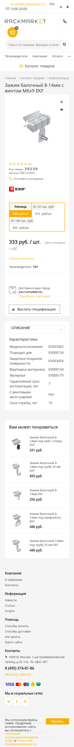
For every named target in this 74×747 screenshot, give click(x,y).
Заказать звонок (18, 674)
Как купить (12, 637)
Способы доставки (18, 631)
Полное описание (21, 258)
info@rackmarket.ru (29, 4)
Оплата (57, 56)
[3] (18, 164)
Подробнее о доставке (34, 296)
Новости (11, 600)
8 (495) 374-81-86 (65, 21)
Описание (20, 328)
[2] (14, 164)
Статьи (10, 605)
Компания (39, 56)
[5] (26, 164)
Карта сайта (13, 642)
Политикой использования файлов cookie (21, 737)
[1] (11, 164)
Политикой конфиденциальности (20, 742)
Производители (16, 56)
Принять (57, 721)
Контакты (11, 585)
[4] (22, 164)
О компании (13, 580)
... (69, 55)
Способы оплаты (17, 626)
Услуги (9, 611)
